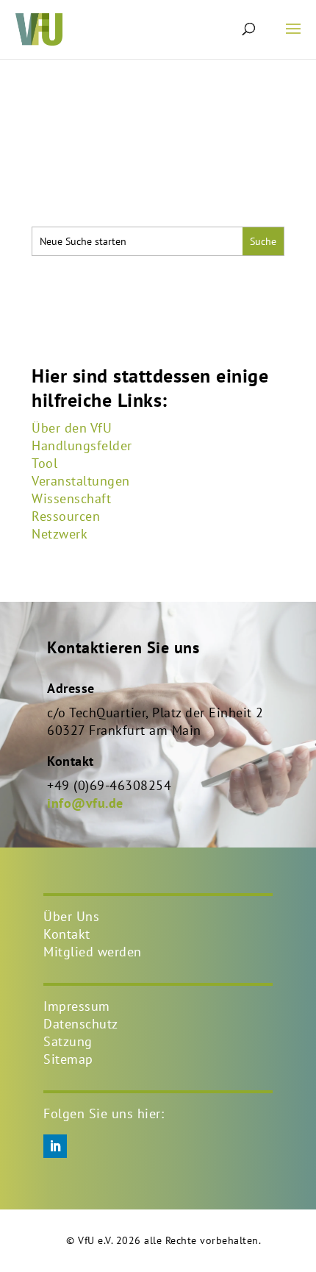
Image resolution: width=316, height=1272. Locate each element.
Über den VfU (72, 427)
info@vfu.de (85, 803)
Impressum (76, 1006)
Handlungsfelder (82, 445)
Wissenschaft (71, 498)
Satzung (68, 1041)
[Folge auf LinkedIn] (55, 1146)
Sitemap (68, 1059)
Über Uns (71, 916)
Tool (44, 463)
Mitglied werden (92, 951)
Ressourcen (66, 516)
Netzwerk (59, 533)
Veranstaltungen (81, 480)
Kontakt (66, 933)
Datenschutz (80, 1023)
